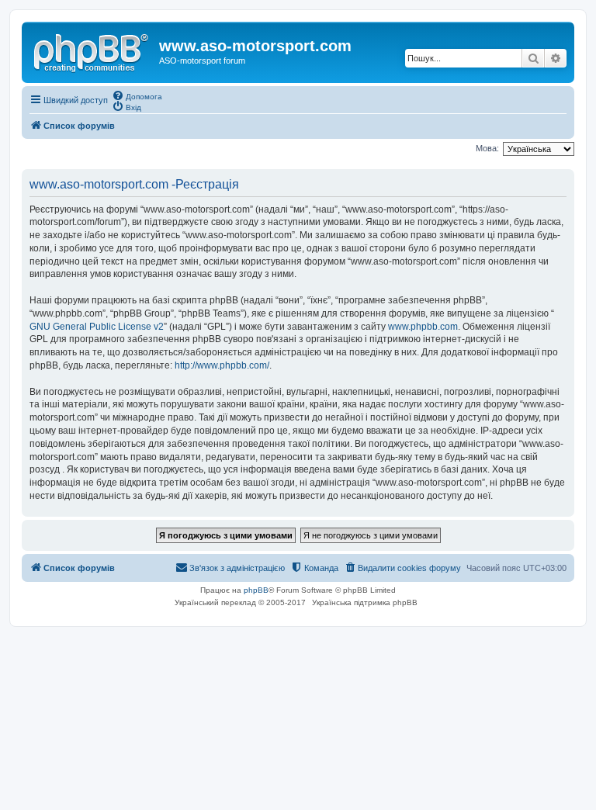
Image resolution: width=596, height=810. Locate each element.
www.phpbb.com (423, 326)
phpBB (256, 590)
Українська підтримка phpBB (365, 602)
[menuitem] (137, 95)
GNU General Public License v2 (96, 326)
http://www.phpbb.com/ (222, 365)
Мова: (487, 148)
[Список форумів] (92, 50)
